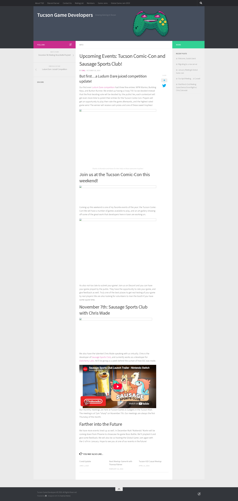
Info (81, 44)
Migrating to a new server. (187, 64)
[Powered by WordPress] (46, 496)
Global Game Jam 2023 (120, 3)
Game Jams (102, 3)
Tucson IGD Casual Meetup (150, 461)
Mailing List (79, 3)
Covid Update (85, 461)
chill (83, 70)
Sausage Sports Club (101, 357)
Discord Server (53, 3)
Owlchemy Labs (86, 360)
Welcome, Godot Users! (187, 58)
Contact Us (67, 3)
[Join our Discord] (70, 44)
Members (90, 3)
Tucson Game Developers (65, 15)
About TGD (39, 3)
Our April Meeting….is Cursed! (189, 78)
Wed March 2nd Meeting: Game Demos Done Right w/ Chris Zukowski (186, 87)
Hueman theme (65, 496)
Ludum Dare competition (103, 87)
